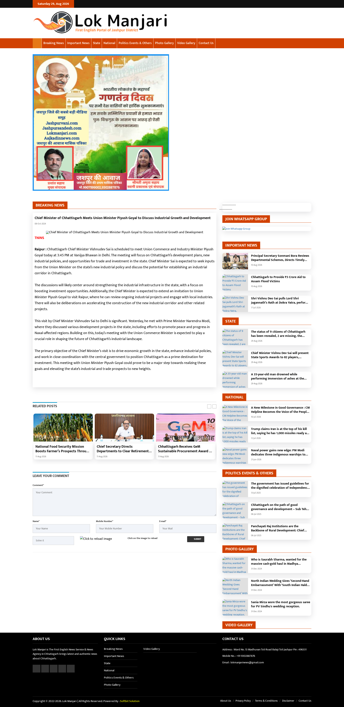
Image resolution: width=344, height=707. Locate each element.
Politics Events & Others (135, 43)
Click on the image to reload (142, 538)
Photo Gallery (164, 43)
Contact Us (206, 43)
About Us (225, 700)
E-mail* (162, 521)
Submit (197, 539)
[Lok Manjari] (113, 23)
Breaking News (53, 43)
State (96, 43)
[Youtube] (309, 4)
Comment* (38, 485)
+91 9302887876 (245, 656)
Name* (36, 521)
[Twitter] (299, 4)
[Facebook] (294, 4)
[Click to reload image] (96, 539)
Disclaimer (288, 700)
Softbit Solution (130, 701)
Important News (78, 43)
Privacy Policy (243, 700)
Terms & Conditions (266, 700)
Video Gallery (186, 43)
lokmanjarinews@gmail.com (247, 662)
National (109, 43)
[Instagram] (304, 4)
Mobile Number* (104, 521)
